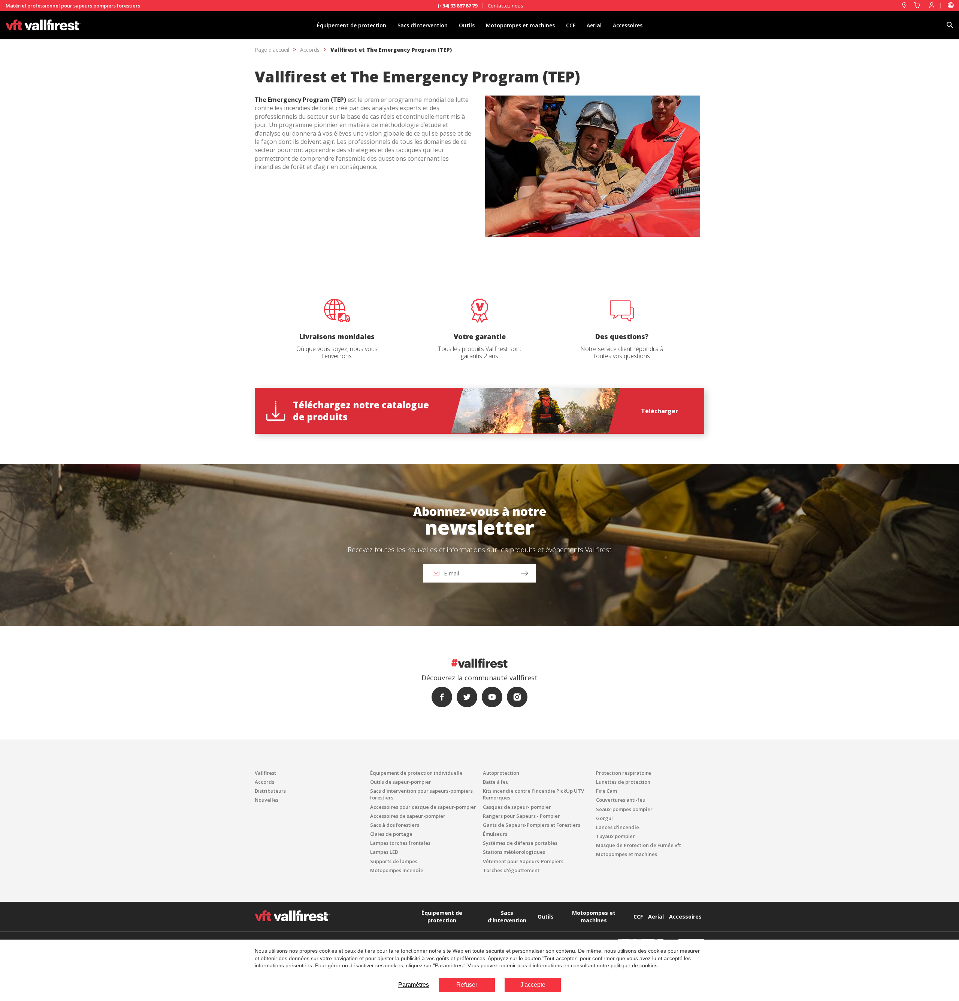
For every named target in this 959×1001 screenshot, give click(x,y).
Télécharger (659, 411)
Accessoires (627, 25)
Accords (310, 49)
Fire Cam (606, 790)
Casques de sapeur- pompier (517, 807)
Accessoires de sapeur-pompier (407, 816)
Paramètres (413, 985)
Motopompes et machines (520, 25)
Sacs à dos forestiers (394, 825)
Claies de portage (391, 834)
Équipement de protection (351, 25)
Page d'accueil (272, 49)
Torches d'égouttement (511, 870)
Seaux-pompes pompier (624, 809)
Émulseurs (495, 834)
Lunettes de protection (623, 781)
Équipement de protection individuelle (416, 772)
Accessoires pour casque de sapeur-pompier (423, 807)
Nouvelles (266, 799)
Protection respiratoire (623, 772)
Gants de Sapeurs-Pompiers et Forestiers (531, 825)
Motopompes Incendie (396, 870)
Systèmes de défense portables (520, 843)
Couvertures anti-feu (620, 799)
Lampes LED (384, 852)
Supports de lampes (393, 861)
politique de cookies (634, 965)
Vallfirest (265, 772)
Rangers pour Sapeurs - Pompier (521, 816)
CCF (570, 25)
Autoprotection (501, 772)
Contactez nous (505, 5)
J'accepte (532, 985)
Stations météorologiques (514, 852)
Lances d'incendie (617, 827)
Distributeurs (270, 790)
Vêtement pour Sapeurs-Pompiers (523, 861)
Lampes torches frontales (400, 843)
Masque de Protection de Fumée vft (638, 845)
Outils (467, 25)
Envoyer (397, 628)
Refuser (466, 985)
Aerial (594, 25)
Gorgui (604, 818)
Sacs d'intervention (422, 25)
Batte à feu (496, 781)
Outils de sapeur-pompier (400, 781)
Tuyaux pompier (615, 836)
